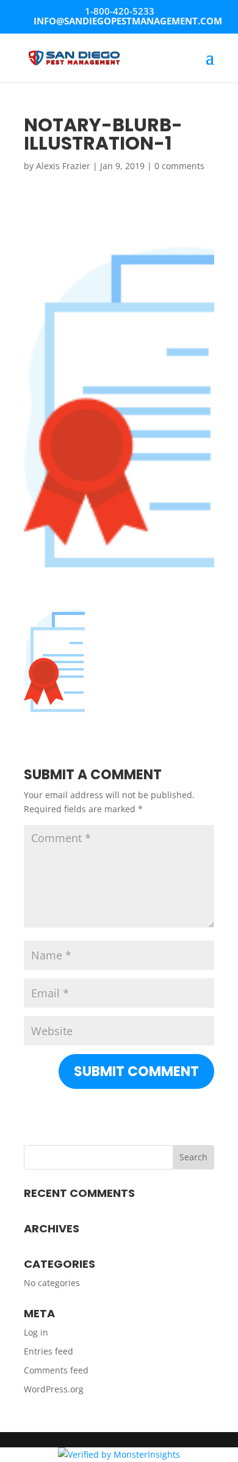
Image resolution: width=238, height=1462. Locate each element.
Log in (36, 1332)
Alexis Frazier (63, 166)
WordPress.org (54, 1389)
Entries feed (48, 1351)
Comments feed (56, 1370)
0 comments (179, 166)
